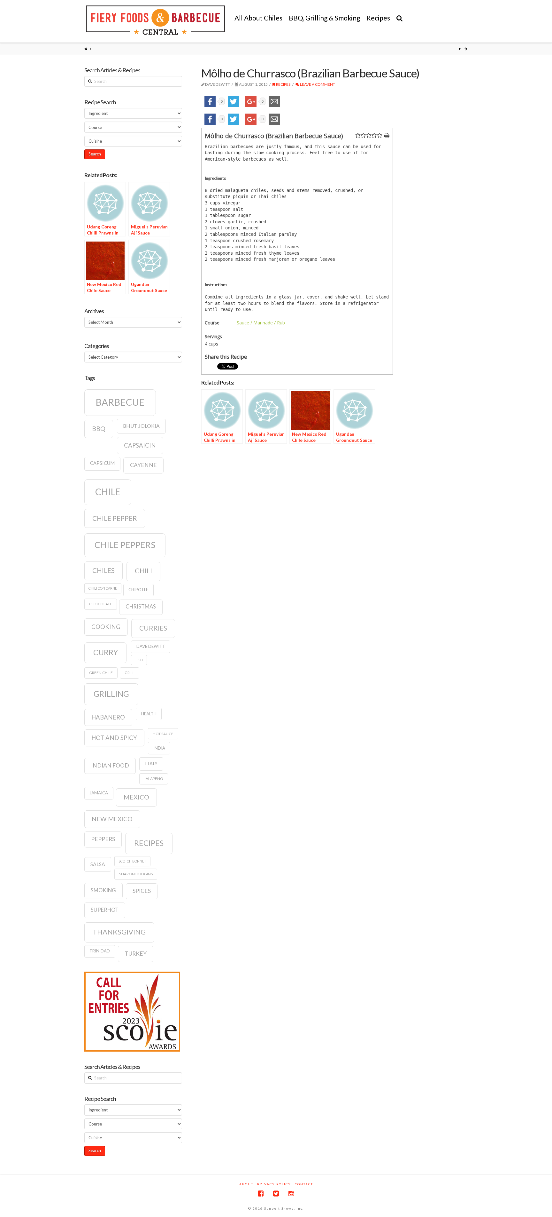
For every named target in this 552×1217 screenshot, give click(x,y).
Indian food (110, 765)
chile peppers (125, 545)
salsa (97, 864)
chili (143, 571)
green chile (101, 672)
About (246, 1184)
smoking (103, 890)
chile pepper (114, 518)
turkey (136, 953)
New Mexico (112, 819)
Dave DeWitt (150, 646)
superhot (105, 910)
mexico (136, 797)
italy (151, 763)
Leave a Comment (317, 84)
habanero (108, 717)
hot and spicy (114, 737)
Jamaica (98, 792)
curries (153, 628)
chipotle (138, 589)
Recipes (282, 84)
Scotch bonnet (132, 861)
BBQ (98, 428)
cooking (105, 626)
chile (107, 491)
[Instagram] (291, 1193)
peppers (103, 839)
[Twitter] (276, 1193)
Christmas (141, 606)
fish (139, 660)
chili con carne (102, 588)
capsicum (102, 463)
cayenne (143, 465)
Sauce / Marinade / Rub (261, 323)
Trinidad (99, 950)
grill (129, 672)
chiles (103, 570)
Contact (304, 1184)
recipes (149, 843)
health (149, 713)
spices (142, 890)
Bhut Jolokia (141, 426)
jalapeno (153, 778)
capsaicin (140, 445)
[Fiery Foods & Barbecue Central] (155, 20)
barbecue (120, 402)
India (159, 748)
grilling (111, 693)
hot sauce (163, 733)
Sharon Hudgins (136, 873)
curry (105, 652)
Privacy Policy (274, 1184)
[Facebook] (261, 1193)
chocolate (100, 603)
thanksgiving (119, 931)
